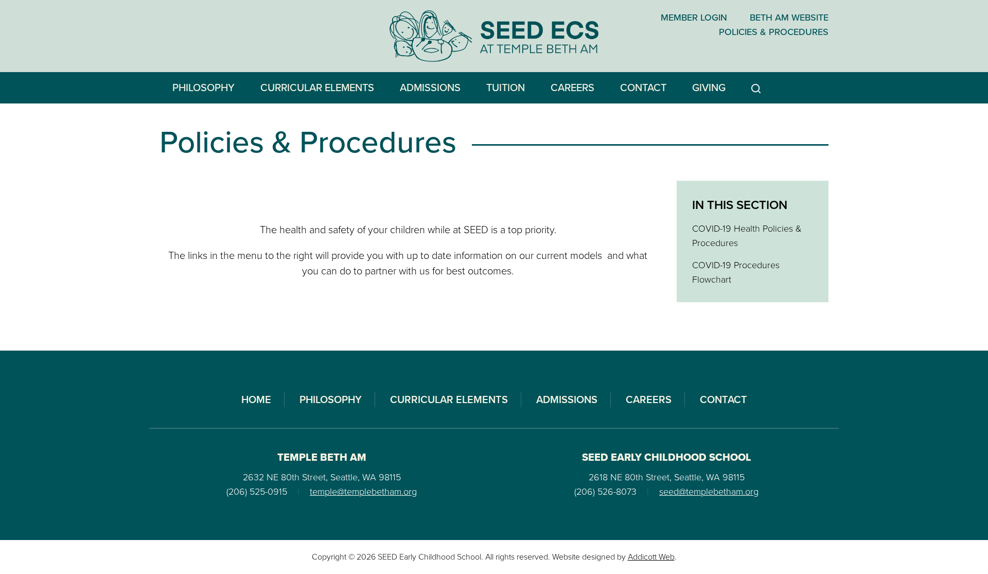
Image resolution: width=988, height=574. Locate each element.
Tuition (505, 87)
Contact (643, 87)
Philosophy (203, 87)
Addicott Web (651, 557)
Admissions (430, 87)
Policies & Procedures (773, 32)
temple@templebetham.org (363, 491)
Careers (572, 87)
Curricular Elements (317, 87)
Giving (709, 87)
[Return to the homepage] (494, 36)
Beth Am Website (789, 17)
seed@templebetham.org (708, 491)
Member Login (694, 17)
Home (256, 399)
